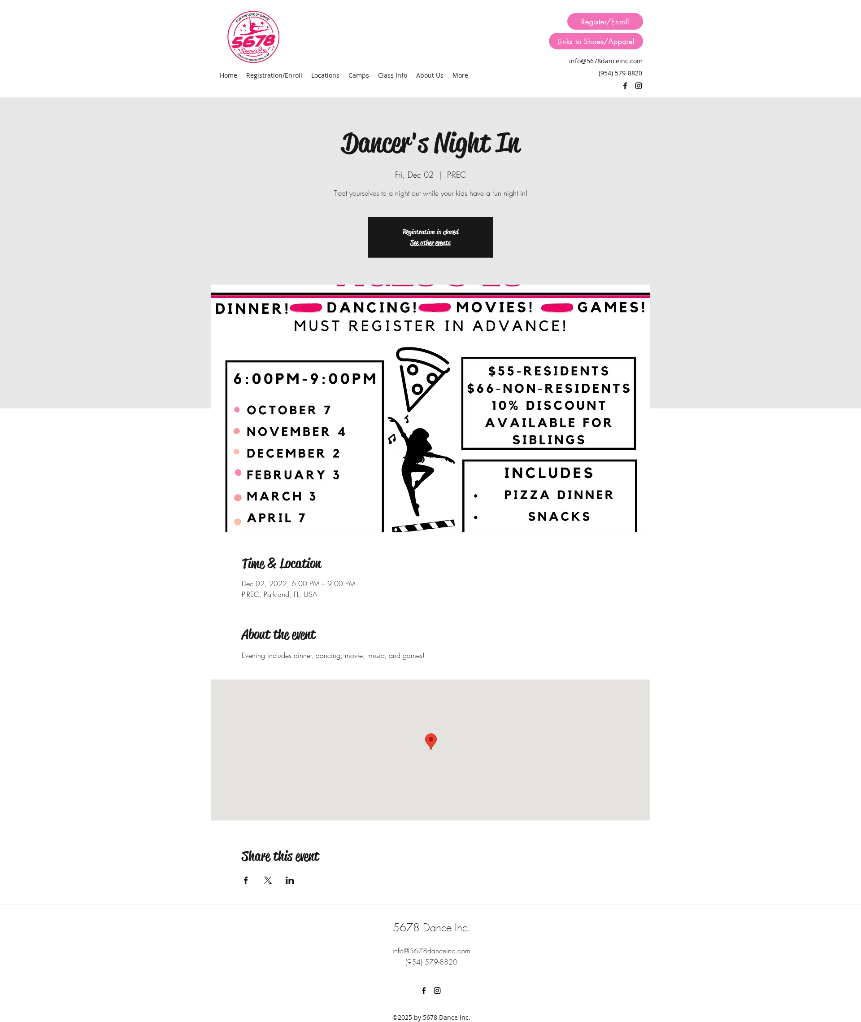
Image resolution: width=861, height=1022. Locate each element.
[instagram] (638, 85)
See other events (430, 242)
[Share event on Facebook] (246, 880)
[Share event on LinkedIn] (290, 880)
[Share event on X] (268, 880)
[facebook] (625, 85)
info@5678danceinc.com (606, 61)
